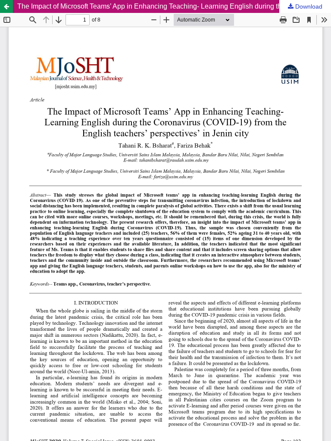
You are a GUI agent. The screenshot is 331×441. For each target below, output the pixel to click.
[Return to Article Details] (6, 6)
